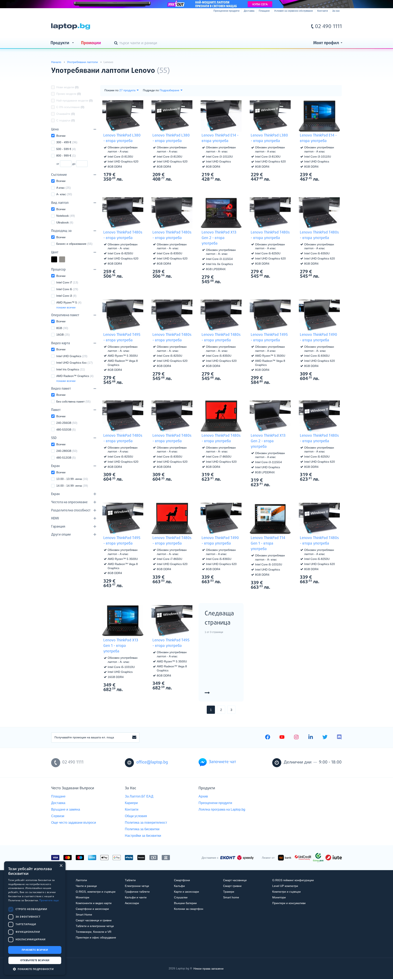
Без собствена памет (73, 401)
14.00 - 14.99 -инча (72, 485)
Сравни (126, 186)
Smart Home (84, 914)
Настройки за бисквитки (143, 835)
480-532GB (66, 429)
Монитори (82, 897)
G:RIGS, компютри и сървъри (95, 891)
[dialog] (35, 918)
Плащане (264, 10)
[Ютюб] (282, 737)
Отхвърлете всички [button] (35, 960)
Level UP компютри (285, 886)
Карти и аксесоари (186, 891)
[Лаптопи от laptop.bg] (70, 26)
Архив (203, 796)
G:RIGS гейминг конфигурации (293, 880)
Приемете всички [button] (35, 950)
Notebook (65, 215)
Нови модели (67, 87)
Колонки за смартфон (188, 908)
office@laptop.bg (152, 762)
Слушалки (180, 897)
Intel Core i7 (67, 282)
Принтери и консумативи (289, 903)
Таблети (130, 880)
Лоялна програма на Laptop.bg (222, 809)
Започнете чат (222, 762)
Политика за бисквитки (142, 829)
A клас (63, 187)
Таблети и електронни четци (95, 926)
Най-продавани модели (74, 100)
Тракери (228, 891)
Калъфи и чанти (136, 897)
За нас (336, 10)
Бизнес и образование (74, 243)
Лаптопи (81, 880)
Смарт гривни (232, 886)
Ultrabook (64, 222)
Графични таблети (137, 891)
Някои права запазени (208, 968)
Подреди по (151, 90)
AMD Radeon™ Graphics (75, 376)
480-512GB (66, 457)
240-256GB (66, 422)
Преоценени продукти (226, 10)
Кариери (131, 803)
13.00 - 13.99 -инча (72, 478)
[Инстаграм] (296, 737)
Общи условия (136, 816)
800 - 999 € (66, 155)
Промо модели (68, 93)
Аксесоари (132, 903)
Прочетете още (49, 900)
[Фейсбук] (267, 737)
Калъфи (179, 886)
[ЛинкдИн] (310, 737)
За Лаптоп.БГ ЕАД (139, 796)
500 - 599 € (66, 149)
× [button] (60, 865)
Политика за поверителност (146, 822)
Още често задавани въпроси (73, 822)
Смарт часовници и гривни (94, 920)
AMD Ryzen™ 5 (68, 302)
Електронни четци (137, 886)
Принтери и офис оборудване (96, 937)
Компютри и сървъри (286, 891)
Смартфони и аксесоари (92, 908)
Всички (61, 135)
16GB (63, 334)
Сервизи (57, 816)
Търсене (116, 43)
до (73, 163)
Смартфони (182, 880)
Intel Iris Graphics (70, 369)
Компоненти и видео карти (94, 903)
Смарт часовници (235, 880)
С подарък (65, 120)
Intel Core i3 (66, 295)
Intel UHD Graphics (71, 356)
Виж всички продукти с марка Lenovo (330, 67)
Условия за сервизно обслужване (293, 10)
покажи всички (66, 307)
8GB (62, 328)
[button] (34, 969)
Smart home (231, 897)
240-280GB (66, 450)
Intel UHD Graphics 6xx (74, 362)
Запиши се (134, 737)
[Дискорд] (339, 737)
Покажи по (111, 90)
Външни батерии (185, 903)
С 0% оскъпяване (70, 107)
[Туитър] (325, 737)
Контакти (322, 10)
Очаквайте (65, 113)
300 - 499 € (66, 142)
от (57, 163)
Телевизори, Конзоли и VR (93, 931)
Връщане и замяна (65, 809)
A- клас (64, 194)
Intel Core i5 (67, 289)
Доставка (249, 10)
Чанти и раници (86, 886)
